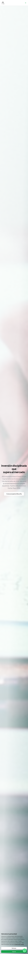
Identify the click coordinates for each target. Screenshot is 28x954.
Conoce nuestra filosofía (14, 494)
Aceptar (14, 951)
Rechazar (14, 948)
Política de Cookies (19, 944)
